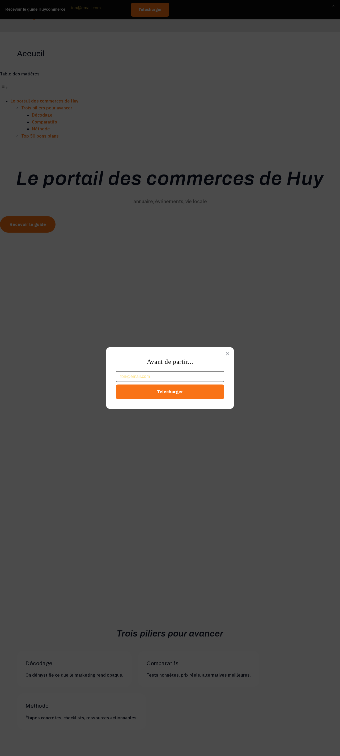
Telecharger (170, 392)
